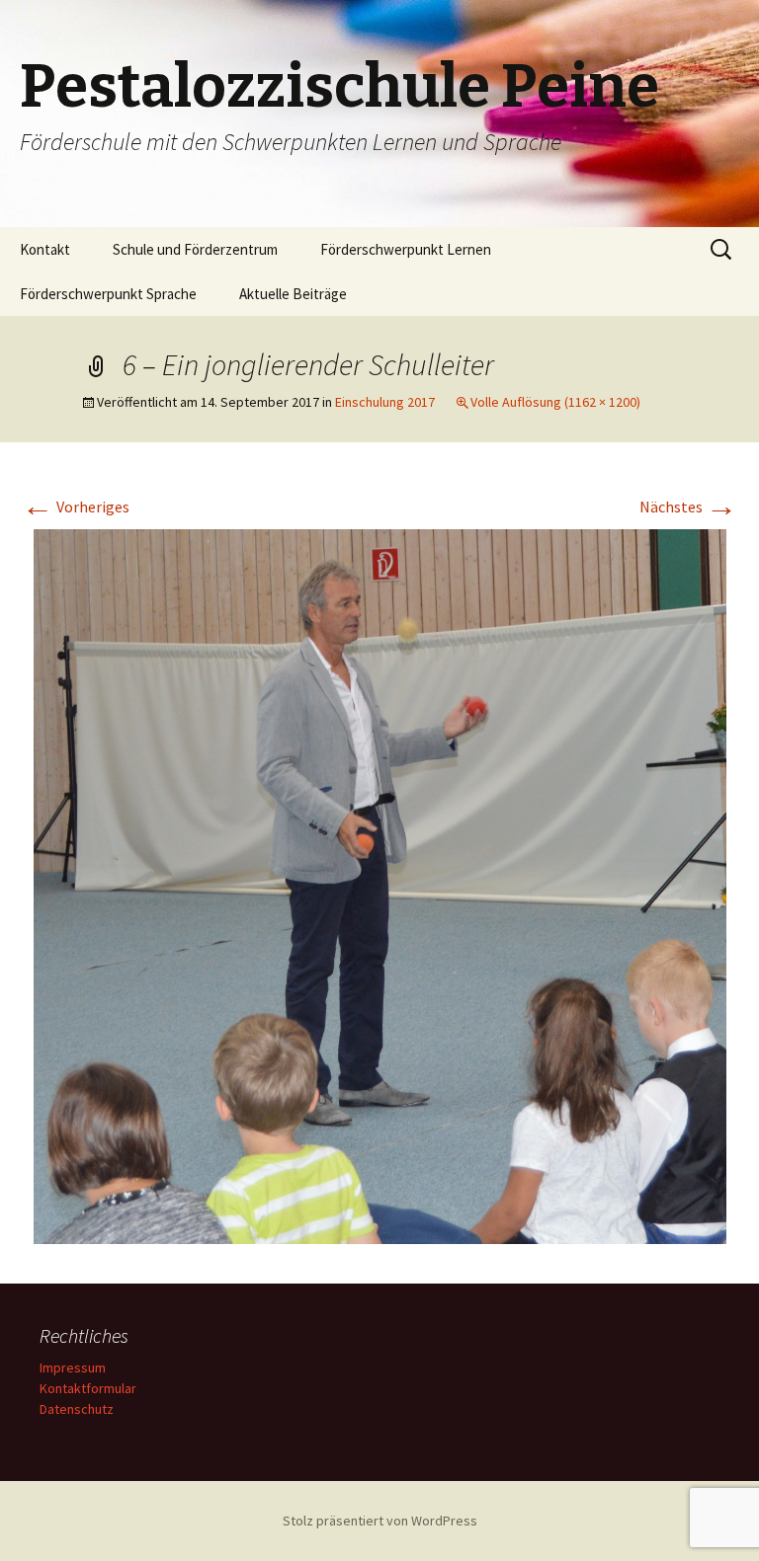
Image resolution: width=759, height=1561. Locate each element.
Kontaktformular (88, 1388)
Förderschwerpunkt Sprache (108, 293)
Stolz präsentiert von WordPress (380, 1520)
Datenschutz (77, 1409)
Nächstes (688, 506)
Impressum (73, 1367)
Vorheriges (75, 506)
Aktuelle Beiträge (293, 293)
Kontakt (45, 249)
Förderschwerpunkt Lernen (405, 249)
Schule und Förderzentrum (195, 249)
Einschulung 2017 (385, 402)
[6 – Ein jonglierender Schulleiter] (380, 885)
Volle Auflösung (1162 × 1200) (555, 402)
